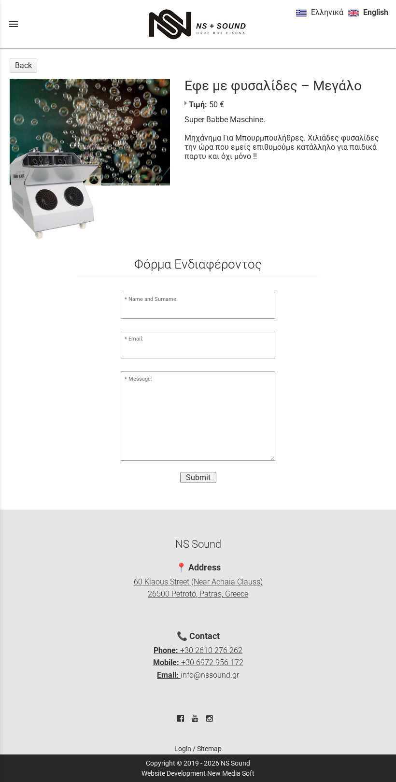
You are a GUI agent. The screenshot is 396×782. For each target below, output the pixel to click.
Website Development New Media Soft (198, 773)
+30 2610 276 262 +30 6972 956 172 (198, 663)
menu (13, 24)
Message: (140, 379)
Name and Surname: (153, 299)
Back (23, 65)
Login (182, 749)
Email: (135, 339)
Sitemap (209, 749)
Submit (198, 477)
